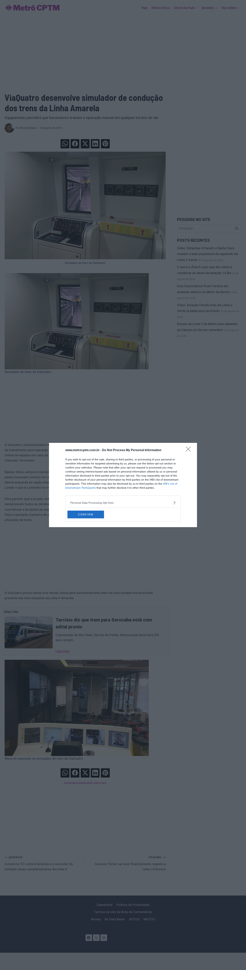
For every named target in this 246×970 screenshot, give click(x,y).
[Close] (189, 450)
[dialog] (123, 485)
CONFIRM (85, 514)
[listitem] (123, 503)
